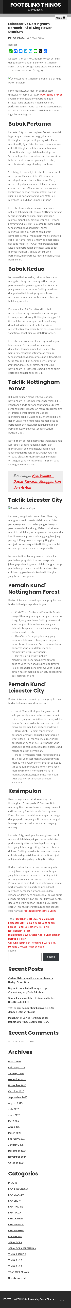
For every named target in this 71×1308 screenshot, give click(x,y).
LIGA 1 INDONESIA (18, 1188)
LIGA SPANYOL (16, 1230)
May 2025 (13, 1121)
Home (61, 1300)
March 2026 (14, 1061)
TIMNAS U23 (15, 1266)
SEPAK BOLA (37, 38)
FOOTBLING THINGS (35, 4)
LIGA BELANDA (16, 1194)
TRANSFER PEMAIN (18, 1272)
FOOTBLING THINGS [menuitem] (51, 94)
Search (12, 950)
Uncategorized (17, 1278)
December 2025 (17, 1079)
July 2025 (13, 1109)
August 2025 (15, 1103)
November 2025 (17, 1085)
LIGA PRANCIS (16, 1224)
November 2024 (17, 1156)
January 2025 (16, 1145)
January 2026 (16, 1073)
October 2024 (16, 1162)
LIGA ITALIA (14, 1212)
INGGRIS (13, 1183)
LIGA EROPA (14, 1200)
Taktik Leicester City (29, 927)
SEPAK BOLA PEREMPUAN (22, 1248)
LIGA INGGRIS (15, 1206)
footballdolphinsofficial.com (40, 910)
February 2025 (16, 1139)
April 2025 (14, 1127)
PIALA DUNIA (15, 1236)
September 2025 (17, 1097)
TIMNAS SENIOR (17, 1254)
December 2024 (17, 1150)
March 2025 (14, 1133)
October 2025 (16, 1091)
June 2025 (14, 1115)
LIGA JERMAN (15, 1218)
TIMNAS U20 (15, 1260)
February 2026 (16, 1067)
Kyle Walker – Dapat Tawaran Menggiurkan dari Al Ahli (37, 481)
